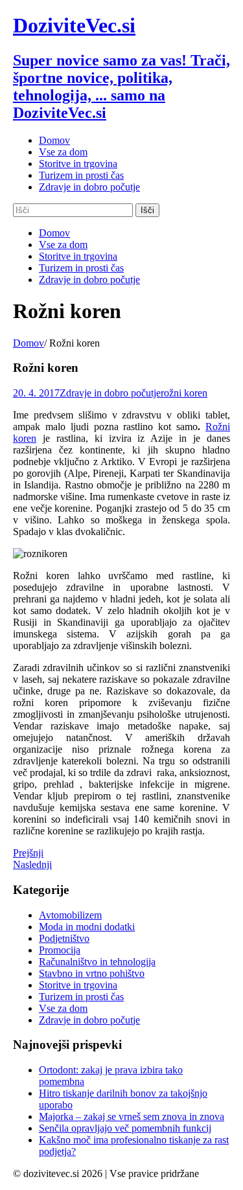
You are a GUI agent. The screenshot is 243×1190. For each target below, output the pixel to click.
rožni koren (184, 392)
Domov (28, 343)
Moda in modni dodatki (87, 926)
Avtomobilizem (70, 915)
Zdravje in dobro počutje (110, 392)
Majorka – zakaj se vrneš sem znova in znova (131, 1116)
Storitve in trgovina (78, 984)
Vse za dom (63, 1008)
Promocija (59, 949)
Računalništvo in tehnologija (97, 961)
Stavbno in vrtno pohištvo (92, 973)
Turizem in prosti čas (81, 996)
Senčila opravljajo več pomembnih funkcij (125, 1128)
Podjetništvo (64, 938)
